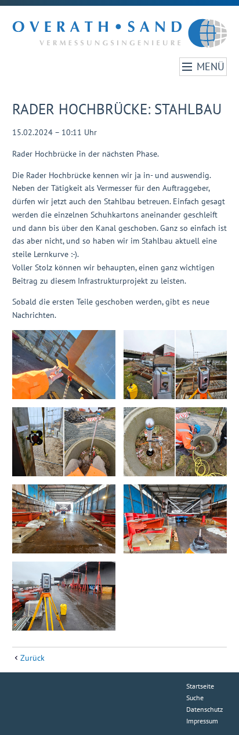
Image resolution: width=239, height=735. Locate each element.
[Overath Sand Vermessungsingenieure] (119, 31)
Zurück (32, 658)
